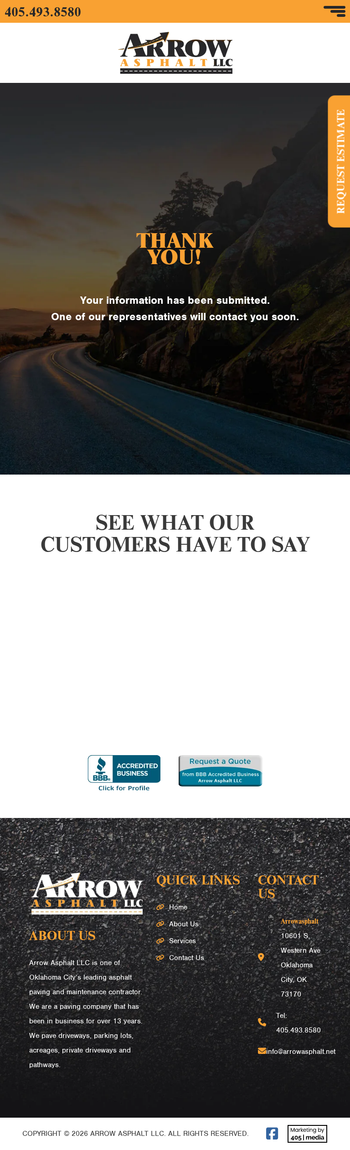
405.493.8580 (43, 11)
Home (178, 907)
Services (182, 941)
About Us (184, 924)
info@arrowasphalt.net (300, 1051)
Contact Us (186, 957)
